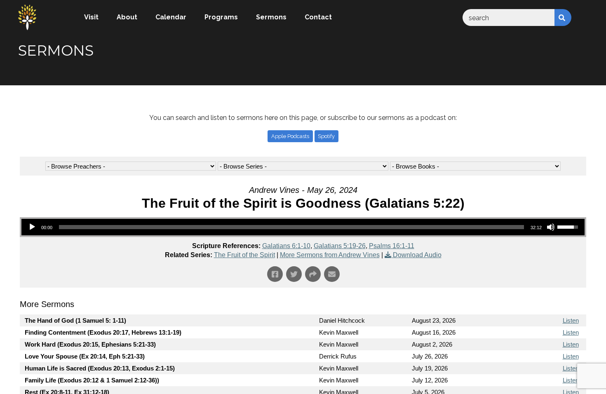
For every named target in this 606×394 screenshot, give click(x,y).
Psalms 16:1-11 (391, 245)
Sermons (271, 17)
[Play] (32, 227)
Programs (221, 17)
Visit (91, 17)
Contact (318, 17)
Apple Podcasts (290, 136)
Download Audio (417, 254)
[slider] (291, 227)
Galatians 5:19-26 (340, 245)
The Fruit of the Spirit (244, 254)
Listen (571, 320)
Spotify (326, 136)
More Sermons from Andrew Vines (330, 254)
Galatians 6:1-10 (286, 245)
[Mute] (551, 227)
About (127, 17)
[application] (303, 227)
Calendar (170, 17)
